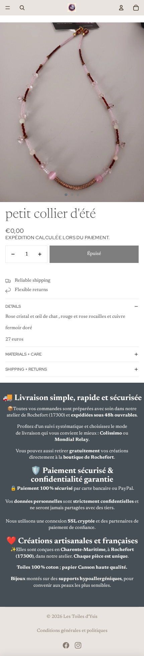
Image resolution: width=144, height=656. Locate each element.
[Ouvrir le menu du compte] (121, 7)
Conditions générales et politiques (72, 631)
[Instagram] (78, 645)
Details (13, 306)
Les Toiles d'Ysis (80, 617)
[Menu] (7, 7)
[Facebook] (66, 645)
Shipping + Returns (26, 369)
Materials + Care (23, 354)
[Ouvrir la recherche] (22, 7)
